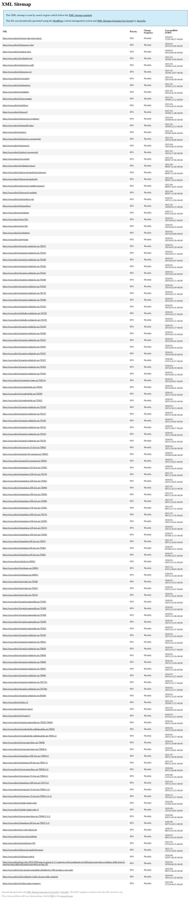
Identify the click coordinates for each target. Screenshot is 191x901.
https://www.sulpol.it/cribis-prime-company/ (22, 883)
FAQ (52, 896)
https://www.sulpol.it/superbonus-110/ (19, 843)
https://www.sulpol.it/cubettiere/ (16, 233)
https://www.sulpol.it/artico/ (14, 132)
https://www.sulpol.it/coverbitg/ (16, 159)
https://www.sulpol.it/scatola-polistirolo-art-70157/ (24, 414)
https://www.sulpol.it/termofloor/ (17, 206)
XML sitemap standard (80, 15)
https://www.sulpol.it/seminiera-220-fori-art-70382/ (25, 481)
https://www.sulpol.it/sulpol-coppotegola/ (20, 152)
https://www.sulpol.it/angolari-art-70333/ (20, 595)
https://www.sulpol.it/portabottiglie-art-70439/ (22, 387)
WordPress (58, 20)
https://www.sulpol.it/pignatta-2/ (16, 716)
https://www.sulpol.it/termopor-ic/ (17, 72)
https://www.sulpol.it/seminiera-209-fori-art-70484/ (25, 487)
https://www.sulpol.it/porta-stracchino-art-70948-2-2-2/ (26, 816)
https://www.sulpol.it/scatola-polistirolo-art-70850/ (24, 648)
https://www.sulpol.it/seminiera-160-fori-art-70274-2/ (26, 783)
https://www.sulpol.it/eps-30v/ (15, 219)
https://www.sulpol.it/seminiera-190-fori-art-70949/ (25, 494)
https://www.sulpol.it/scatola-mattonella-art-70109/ (24, 622)
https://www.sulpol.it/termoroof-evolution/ (21, 119)
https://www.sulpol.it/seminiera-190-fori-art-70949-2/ (26, 756)
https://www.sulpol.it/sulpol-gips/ (17, 51)
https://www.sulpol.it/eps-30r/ (15, 226)
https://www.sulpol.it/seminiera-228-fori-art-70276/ (25, 474)
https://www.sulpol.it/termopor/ (16, 145)
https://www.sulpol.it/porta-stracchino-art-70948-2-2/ (25, 769)
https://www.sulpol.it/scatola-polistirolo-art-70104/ (24, 286)
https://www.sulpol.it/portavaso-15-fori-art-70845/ (24, 447)
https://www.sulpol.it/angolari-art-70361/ (20, 588)
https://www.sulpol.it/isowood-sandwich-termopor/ (24, 172)
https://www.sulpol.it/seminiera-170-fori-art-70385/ (25, 508)
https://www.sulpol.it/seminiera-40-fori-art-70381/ (24, 555)
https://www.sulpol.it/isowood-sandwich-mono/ (23, 850)
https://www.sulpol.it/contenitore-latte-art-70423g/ (24, 380)
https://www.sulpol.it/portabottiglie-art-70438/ (22, 394)
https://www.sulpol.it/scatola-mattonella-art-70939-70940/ (28, 722)
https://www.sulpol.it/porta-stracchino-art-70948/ (24, 742)
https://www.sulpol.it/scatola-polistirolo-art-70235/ (24, 306)
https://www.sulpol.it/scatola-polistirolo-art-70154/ (24, 434)
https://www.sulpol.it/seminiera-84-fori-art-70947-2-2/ (26, 823)
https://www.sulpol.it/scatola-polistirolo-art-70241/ (24, 273)
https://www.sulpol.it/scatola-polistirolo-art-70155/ (24, 427)
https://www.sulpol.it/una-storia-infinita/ (20, 836)
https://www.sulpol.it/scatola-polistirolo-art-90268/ (24, 695)
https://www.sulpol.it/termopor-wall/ (18, 65)
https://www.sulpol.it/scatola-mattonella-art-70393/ (24, 628)
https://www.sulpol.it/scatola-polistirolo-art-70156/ (24, 420)
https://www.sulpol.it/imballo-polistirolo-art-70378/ (25, 313)
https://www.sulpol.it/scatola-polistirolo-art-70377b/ (25, 682)
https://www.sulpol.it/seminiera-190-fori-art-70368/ (25, 501)
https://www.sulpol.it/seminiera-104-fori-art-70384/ (25, 534)
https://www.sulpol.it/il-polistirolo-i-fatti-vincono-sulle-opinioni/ (30, 876)
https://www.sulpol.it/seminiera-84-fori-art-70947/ (24, 541)
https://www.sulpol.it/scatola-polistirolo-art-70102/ (24, 373)
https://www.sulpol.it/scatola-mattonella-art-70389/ (24, 608)
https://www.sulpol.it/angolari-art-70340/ (20, 581)
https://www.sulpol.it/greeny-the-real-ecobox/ (22, 38)
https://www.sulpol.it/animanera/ (16, 85)
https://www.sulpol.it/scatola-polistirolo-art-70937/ (24, 246)
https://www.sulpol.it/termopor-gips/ (18, 45)
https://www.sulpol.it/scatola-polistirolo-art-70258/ (24, 407)
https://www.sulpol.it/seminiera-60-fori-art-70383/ (24, 548)
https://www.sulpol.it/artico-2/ (15, 702)
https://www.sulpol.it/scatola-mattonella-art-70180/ (24, 615)
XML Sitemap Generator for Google (115, 20)
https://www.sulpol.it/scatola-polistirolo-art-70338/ (24, 259)
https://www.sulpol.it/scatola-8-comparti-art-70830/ (25, 461)
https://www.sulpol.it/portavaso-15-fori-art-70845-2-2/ (26, 789)
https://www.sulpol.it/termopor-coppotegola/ (22, 139)
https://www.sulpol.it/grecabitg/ (16, 78)
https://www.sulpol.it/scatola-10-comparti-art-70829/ (25, 454)
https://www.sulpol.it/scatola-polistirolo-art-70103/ (24, 367)
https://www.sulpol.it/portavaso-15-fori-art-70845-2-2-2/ (27, 796)
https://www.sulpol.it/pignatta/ (15, 239)
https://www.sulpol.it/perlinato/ (16, 212)
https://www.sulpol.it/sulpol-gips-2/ (18, 709)
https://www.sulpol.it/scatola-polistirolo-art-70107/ (24, 360)
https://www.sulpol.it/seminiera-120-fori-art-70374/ (25, 528)
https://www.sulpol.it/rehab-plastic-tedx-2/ (21, 809)
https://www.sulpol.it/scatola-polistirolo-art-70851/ (24, 642)
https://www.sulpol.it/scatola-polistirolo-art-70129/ (24, 441)
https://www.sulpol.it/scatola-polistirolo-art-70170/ (24, 293)
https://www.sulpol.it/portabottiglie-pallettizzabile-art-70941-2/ (30, 736)
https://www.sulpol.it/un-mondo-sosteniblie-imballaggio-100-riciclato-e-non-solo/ (38, 870)
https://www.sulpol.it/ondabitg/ (16, 92)
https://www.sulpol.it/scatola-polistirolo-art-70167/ (24, 353)
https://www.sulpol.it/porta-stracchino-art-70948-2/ (25, 749)
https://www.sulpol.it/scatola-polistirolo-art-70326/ (24, 266)
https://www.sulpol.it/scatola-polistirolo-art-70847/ (24, 669)
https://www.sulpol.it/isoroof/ (15, 112)
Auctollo (141, 20)
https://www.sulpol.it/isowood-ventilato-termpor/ (24, 186)
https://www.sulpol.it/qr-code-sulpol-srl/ (20, 830)
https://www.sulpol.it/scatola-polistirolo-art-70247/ (24, 340)
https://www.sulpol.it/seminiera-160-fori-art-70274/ (25, 514)
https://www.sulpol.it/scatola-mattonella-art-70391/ (24, 601)
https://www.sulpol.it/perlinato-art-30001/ (20, 568)
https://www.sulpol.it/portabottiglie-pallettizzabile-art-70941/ (29, 729)
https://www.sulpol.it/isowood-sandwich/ (20, 179)
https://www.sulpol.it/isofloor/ (15, 105)
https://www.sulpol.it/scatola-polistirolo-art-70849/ (24, 655)
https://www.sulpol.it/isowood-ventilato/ (20, 192)
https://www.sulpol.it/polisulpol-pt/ (17, 58)
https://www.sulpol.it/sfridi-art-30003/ (19, 561)
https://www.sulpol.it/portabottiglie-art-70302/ (22, 400)
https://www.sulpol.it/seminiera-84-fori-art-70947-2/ (25, 762)
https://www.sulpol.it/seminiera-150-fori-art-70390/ (25, 521)
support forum (66, 896)
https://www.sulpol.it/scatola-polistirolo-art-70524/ (24, 253)
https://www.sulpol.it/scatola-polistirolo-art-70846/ (24, 675)
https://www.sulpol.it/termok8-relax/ (18, 125)
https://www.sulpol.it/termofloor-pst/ (18, 199)
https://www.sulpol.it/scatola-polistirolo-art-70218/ (24, 326)
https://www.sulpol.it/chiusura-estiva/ (18, 856)
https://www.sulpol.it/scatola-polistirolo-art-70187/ (24, 347)
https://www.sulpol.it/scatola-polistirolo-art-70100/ (24, 333)
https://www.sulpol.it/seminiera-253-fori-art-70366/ (25, 467)
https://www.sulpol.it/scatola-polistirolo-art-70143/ (24, 635)
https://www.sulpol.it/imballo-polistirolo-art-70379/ (25, 320)
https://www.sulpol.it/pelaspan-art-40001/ (20, 575)
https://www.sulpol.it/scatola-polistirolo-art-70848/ (24, 662)
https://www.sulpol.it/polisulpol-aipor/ (19, 166)
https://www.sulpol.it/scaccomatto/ (17, 98)
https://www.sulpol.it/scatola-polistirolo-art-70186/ (24, 300)
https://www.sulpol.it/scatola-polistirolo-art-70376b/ (25, 689)
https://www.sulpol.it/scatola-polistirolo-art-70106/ (24, 280)
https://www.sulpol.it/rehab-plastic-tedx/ (20, 803)
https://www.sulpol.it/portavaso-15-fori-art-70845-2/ (25, 776)
